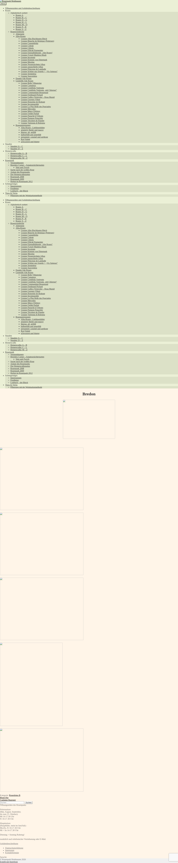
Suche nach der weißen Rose (22, 170)
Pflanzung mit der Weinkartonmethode (26, 195)
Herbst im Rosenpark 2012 (21, 181)
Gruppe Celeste (27, 46)
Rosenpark (9, 160)
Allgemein (20, 34)
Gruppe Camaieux (28, 85)
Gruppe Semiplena (28, 74)
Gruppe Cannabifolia (29, 43)
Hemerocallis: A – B (18, 153)
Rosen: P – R (21, 27)
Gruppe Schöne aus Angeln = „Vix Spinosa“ (39, 71)
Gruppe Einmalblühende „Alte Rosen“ (37, 53)
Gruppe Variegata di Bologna (33, 123)
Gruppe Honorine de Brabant (33, 102)
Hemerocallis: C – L (18, 156)
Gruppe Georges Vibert (30, 99)
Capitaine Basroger (8, 800)
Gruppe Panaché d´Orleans (32, 116)
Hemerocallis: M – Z (18, 158)
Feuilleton (14, 188)
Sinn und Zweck (22, 167)
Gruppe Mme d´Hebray (30, 111)
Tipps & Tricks (11, 193)
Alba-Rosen (21, 36)
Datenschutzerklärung (14, 848)
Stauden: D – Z (16, 149)
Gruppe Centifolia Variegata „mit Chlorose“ (39, 90)
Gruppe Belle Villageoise (31, 83)
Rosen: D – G (21, 20)
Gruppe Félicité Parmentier (32, 50)
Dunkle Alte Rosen (23, 78)
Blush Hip (4, 798)
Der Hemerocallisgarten (20, 174)
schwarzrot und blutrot (30, 142)
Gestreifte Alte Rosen (24, 81)
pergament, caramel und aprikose (34, 137)
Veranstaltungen (17, 163)
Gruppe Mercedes (28, 109)
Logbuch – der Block (19, 191)
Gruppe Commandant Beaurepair (34, 92)
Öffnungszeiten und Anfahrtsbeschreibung (22, 8)
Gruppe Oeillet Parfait (30, 113)
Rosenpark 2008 (17, 177)
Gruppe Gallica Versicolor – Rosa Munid (38, 97)
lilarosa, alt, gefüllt (28, 132)
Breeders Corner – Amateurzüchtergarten (27, 165)
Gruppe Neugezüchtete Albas (33, 64)
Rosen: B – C (21, 18)
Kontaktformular (12, 853)
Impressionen (15, 186)
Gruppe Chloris (27, 48)
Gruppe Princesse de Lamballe (33, 69)
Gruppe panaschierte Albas (32, 67)
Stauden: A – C (16, 146)
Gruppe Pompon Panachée (32, 118)
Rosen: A (19, 15)
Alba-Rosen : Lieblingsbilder (33, 128)
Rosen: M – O (21, 25)
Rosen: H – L (21, 22)
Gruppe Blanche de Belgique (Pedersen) (37, 41)
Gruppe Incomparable (30, 104)
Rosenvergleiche (17, 32)
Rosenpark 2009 (17, 179)
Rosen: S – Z (21, 29)
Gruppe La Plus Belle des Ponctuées (36, 106)
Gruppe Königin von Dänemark (34, 60)
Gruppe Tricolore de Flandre (32, 121)
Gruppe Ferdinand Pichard (32, 95)
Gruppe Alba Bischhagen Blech (34, 39)
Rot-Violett (25, 139)
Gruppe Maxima (27, 62)
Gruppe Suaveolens (29, 76)
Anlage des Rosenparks (20, 172)
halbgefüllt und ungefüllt (31, 135)
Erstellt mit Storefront (9, 862)
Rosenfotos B (14, 795)
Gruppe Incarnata (28, 57)
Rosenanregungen (23, 125)
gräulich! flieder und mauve (32, 130)
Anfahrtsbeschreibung (9, 843)
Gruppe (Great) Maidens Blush (33, 55)
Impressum (9, 850)
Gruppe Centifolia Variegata (32, 88)
